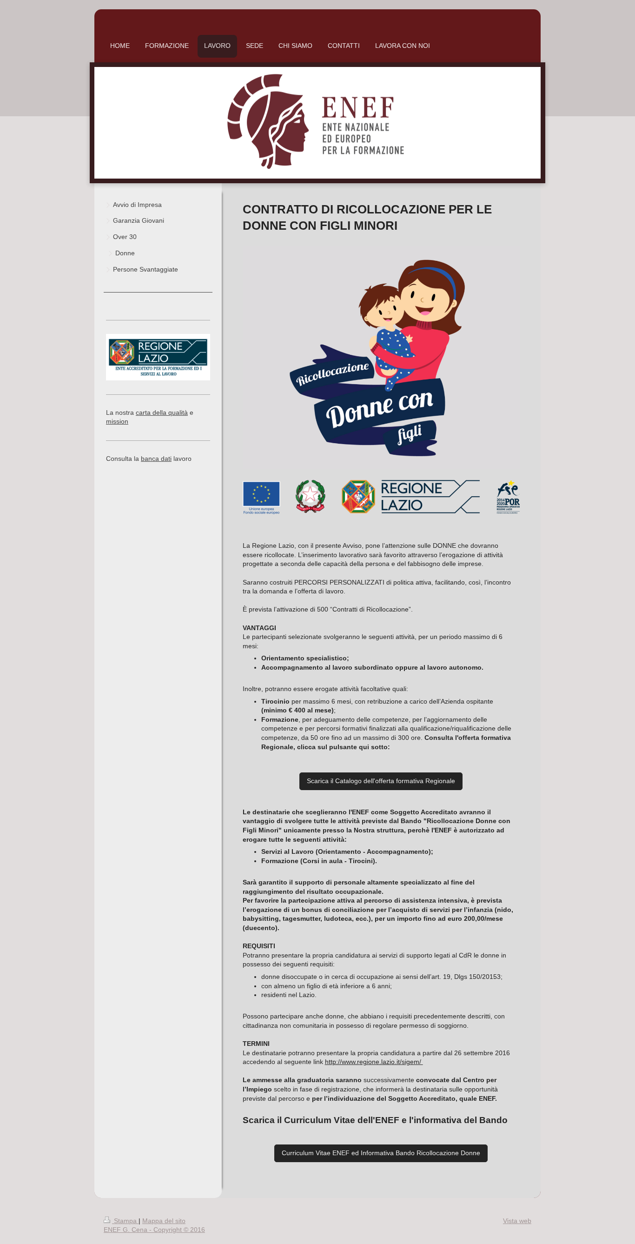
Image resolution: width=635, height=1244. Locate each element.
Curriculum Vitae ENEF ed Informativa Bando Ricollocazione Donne (381, 1153)
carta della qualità (162, 412)
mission (117, 421)
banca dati (156, 458)
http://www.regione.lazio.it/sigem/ (374, 1061)
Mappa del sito (163, 1220)
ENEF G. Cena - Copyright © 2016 (154, 1229)
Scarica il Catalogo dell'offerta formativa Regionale (381, 781)
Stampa (125, 1220)
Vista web (517, 1220)
